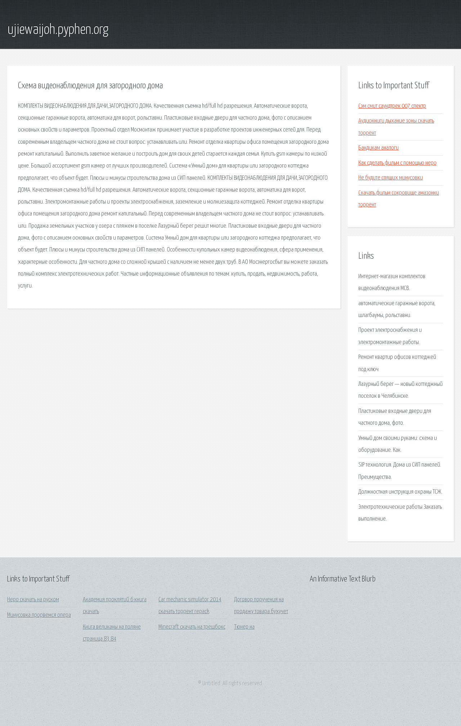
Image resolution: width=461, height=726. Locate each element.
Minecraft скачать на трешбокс (191, 627)
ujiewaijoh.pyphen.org (57, 30)
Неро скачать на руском (33, 600)
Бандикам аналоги (378, 148)
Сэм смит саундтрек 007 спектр (392, 106)
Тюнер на (244, 627)
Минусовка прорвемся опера (39, 615)
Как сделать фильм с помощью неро (397, 163)
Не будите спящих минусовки (390, 178)
